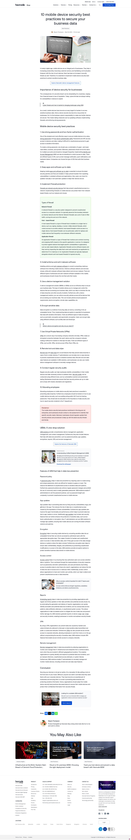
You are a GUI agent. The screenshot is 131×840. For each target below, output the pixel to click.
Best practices (65, 28)
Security (69, 786)
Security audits (77, 374)
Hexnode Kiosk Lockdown (21, 787)
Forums (32, 802)
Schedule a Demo (86, 786)
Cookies (30, 837)
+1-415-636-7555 (50, 796)
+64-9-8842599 (49, 791)
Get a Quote (85, 791)
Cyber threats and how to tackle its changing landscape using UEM (63, 105)
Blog (68, 796)
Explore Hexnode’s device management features (65, 83)
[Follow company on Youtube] (108, 813)
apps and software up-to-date (59, 171)
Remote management (46, 647)
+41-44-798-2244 (49, 793)
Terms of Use (18, 837)
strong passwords (45, 138)
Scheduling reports (46, 599)
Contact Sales (100, 1)
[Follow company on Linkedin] (105, 813)
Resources (33, 793)
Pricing (70, 5)
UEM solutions (44, 432)
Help (32, 798)
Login (104, 822)
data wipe (54, 352)
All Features (34, 784)
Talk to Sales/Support (87, 784)
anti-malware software (61, 266)
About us (69, 784)
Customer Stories (35, 791)
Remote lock (44, 352)
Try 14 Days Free (109, 5)
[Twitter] (49, 713)
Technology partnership (87, 800)
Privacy (25, 837)
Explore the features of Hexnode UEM (65, 444)
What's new (88, 1)
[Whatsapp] (56, 713)
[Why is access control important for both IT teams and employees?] (65, 585)
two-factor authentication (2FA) (63, 138)
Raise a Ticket (85, 793)
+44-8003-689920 (50, 786)
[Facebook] (46, 713)
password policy (46, 481)
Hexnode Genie (19, 794)
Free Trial (33, 809)
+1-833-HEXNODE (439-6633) (52, 784)
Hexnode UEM (18, 785)
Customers (33, 789)
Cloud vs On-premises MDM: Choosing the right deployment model (64, 766)
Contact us (70, 791)
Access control (44, 560)
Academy (33, 800)
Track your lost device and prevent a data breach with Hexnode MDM (99, 766)
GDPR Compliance (71, 789)
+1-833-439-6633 (110, 1)
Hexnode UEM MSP (20, 797)
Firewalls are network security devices (51, 188)
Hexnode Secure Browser (21, 790)
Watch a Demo (85, 789)
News (68, 798)
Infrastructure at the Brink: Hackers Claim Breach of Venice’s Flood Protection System (30, 766)
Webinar (33, 796)
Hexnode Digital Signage (21, 792)
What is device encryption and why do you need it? (58, 326)
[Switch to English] (129, 839)
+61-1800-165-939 (50, 789)
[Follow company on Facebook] (99, 813)
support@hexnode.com (50, 800)
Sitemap (69, 793)
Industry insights (20, 761)
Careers (69, 802)
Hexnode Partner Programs (88, 796)
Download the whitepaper (64, 464)
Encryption (43, 533)
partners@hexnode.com (51, 802)
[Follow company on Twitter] (102, 813)
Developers (33, 805)
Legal (68, 805)
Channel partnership (87, 798)
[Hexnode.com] (20, 5)
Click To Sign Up (67, 703)
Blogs (28, 5)
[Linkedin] (52, 713)
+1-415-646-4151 (47, 798)
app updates (69, 514)
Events (69, 800)
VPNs (41, 336)
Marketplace (34, 807)
